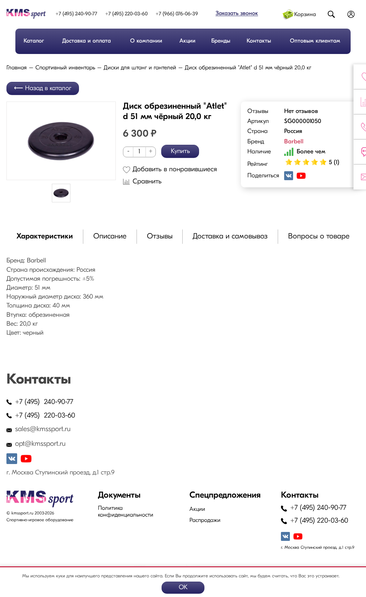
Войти (351, 15)
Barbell (293, 142)
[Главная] (26, 14)
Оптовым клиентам (315, 41)
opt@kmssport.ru (40, 444)
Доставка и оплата (86, 41)
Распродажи (205, 520)
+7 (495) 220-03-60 (126, 14)
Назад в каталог (48, 88)
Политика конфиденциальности (125, 511)
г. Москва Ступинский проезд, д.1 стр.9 (60, 473)
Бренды (220, 41)
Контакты (259, 41)
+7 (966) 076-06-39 (176, 14)
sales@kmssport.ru (43, 429)
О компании (146, 41)
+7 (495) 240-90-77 (76, 14)
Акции (187, 41)
